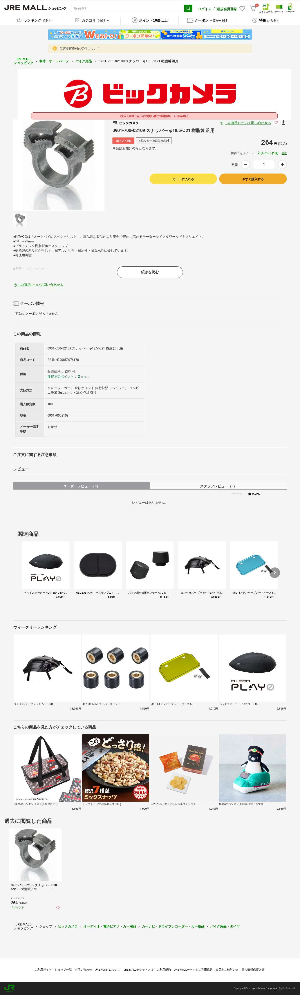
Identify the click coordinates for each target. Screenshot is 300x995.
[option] (59, 165)
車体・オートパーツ (54, 61)
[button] (274, 572)
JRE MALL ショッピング (23, 61)
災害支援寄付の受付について (80, 48)
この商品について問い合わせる (248, 123)
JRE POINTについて (107, 969)
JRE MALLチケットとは (138, 969)
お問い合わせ (83, 969)
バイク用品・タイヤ (225, 926)
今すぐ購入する (253, 179)
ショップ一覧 (63, 969)
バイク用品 (84, 61)
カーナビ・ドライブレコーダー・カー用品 (173, 926)
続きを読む (150, 272)
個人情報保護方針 (253, 969)
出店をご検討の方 (227, 969)
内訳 (284, 153)
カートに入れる (183, 179)
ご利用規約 (164, 969)
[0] (253, 8)
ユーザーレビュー (81, 486)
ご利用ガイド (43, 969)
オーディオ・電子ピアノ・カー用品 (109, 926)
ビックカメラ (68, 926)
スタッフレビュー (218, 486)
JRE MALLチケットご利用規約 (193, 969)
